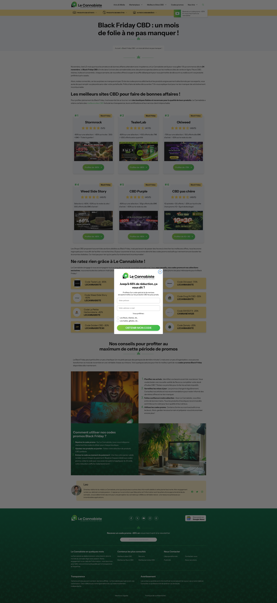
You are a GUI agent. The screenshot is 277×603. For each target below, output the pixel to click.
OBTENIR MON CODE (139, 327)
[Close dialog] (160, 272)
